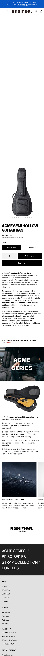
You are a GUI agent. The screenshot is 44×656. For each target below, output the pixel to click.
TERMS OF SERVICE (9, 640)
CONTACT (6, 594)
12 (34, 217)
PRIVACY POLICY (9, 644)
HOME (4, 586)
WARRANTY (6, 629)
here (9, 342)
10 (30, 217)
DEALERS (5, 598)
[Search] (7, 11)
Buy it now (22, 263)
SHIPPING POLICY (9, 633)
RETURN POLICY (8, 636)
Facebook (6, 616)
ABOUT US (6, 590)
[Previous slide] (4, 364)
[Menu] (2, 11)
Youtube (5, 624)
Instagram (6, 612)
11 (32, 217)
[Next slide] (40, 364)
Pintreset (5, 620)
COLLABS (6, 601)
